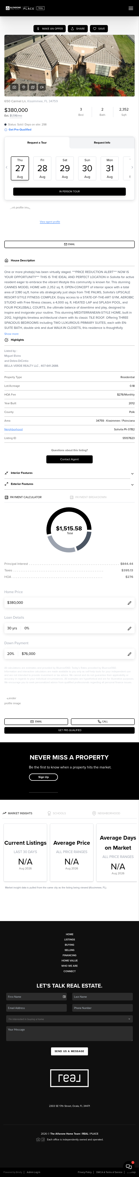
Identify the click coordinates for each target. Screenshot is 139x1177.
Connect (70, 971)
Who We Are (69, 965)
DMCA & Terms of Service (109, 1172)
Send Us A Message (69, 1051)
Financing (69, 955)
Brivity (19, 1172)
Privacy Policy (85, 1172)
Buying (69, 944)
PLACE (94, 1133)
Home (69, 934)
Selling (69, 950)
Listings (69, 939)
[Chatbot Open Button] (129, 1167)
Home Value (70, 960)
